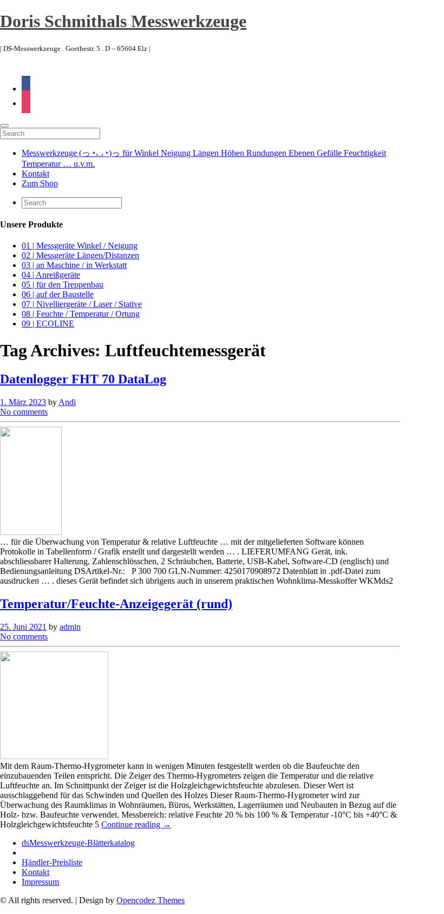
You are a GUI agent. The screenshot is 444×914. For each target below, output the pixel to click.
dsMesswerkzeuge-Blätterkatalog (78, 842)
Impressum (40, 881)
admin (70, 626)
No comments (24, 411)
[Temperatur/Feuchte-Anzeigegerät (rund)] (54, 756)
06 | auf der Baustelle (58, 294)
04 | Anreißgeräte (51, 274)
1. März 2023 (23, 402)
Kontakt (35, 173)
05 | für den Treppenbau (62, 284)
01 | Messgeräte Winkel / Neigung (80, 245)
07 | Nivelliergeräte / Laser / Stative (82, 304)
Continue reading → (136, 824)
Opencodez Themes (150, 900)
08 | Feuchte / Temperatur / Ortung (81, 313)
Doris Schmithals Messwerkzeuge (123, 21)
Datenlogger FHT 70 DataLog (83, 379)
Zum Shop (40, 183)
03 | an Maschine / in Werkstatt (74, 265)
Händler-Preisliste (52, 862)
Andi (67, 402)
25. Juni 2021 (23, 626)
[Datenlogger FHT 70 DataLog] (31, 532)
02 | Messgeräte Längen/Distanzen (80, 255)
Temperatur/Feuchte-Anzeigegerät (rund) (116, 604)
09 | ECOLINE (48, 323)
